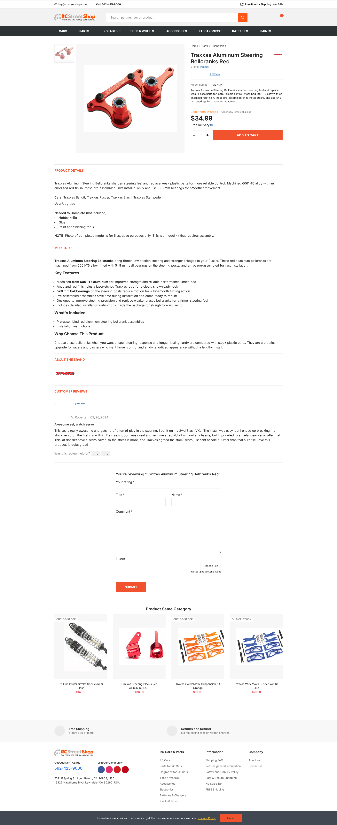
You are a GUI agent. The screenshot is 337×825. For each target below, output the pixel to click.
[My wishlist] (273, 17)
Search (242, 17)
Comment (123, 511)
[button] (70, 4)
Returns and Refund (196, 729)
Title (119, 495)
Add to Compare (97, 621)
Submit (131, 587)
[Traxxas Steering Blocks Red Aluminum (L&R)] (139, 646)
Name (175, 495)
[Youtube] (117, 769)
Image (120, 558)
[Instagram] (109, 769)
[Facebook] (101, 769)
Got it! (230, 818)
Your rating (124, 482)
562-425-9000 (68, 768)
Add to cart (248, 135)
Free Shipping (79, 729)
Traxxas (204, 66)
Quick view (97, 628)
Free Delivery (200, 125)
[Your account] (267, 17)
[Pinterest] (125, 769)
